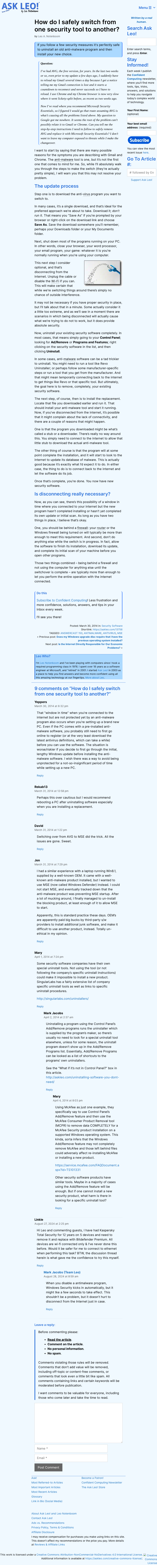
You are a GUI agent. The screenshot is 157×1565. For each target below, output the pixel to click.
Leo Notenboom (49, 662)
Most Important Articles (45, 1487)
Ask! (34, 1477)
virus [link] (86, 194)
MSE (120, 633)
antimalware (93, 633)
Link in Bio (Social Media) (46, 1501)
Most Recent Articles (44, 1491)
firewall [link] (82, 528)
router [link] (101, 528)
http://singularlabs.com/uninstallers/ (63, 998)
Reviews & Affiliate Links (50, 1544)
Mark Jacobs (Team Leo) (62, 1272)
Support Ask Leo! (141, 179)
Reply (40, 775)
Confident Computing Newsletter (102, 1482)
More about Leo (94, 677)
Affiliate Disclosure (42, 1532)
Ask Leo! (103, 670)
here (145, 152)
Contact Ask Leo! (42, 1518)
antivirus (109, 633)
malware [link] (70, 359)
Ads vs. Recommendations (47, 1522)
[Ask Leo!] (22, 7)
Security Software (112, 625)
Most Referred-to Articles (47, 1482)
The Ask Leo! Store (93, 1487)
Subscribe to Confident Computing (62, 600)
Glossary (36, 1496)
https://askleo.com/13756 (108, 629)
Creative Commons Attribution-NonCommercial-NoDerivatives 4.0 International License (89, 1554)
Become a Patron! (92, 1477)
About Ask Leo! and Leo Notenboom (54, 1513)
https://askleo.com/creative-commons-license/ (113, 1558)
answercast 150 (71, 633)
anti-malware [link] (63, 159)
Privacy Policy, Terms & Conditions (52, 1527)
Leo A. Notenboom (49, 36)
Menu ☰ (145, 8)
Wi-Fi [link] (55, 281)
